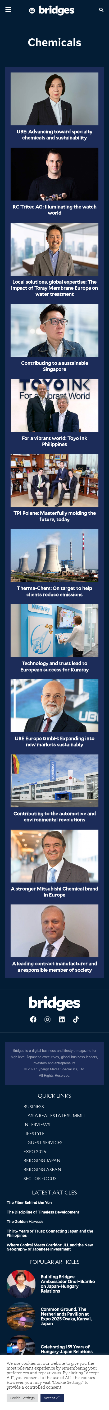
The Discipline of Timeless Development (43, 1212)
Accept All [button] (52, 1398)
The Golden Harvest (25, 1222)
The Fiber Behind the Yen (29, 1202)
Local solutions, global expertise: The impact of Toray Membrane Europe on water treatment (54, 288)
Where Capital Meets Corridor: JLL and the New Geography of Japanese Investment (50, 1247)
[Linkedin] (61, 1019)
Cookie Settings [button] (22, 1398)
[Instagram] (47, 1019)
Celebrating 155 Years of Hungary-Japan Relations (67, 1349)
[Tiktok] (76, 1019)
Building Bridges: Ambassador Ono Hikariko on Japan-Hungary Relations (68, 1284)
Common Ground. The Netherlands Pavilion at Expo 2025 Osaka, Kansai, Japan (66, 1316)
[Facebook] (33, 1019)
